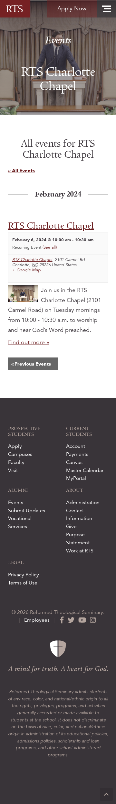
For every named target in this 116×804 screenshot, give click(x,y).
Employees (37, 620)
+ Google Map (26, 270)
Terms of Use (22, 583)
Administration (83, 502)
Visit (13, 470)
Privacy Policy (23, 575)
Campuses (20, 454)
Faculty (16, 462)
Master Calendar (84, 470)
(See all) (50, 247)
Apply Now (71, 8)
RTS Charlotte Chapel (51, 226)
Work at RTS (79, 551)
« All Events (21, 170)
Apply (15, 446)
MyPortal (76, 478)
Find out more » (28, 342)
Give (71, 526)
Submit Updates (26, 510)
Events (58, 40)
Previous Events (31, 364)
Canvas (74, 462)
